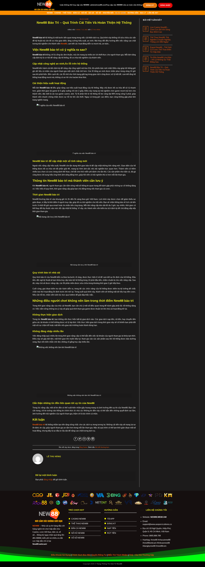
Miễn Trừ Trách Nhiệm (118, 555)
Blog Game (120, 13)
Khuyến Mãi (108, 13)
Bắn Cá (76, 13)
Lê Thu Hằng (95, 29)
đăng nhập (48, 480)
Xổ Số (98, 13)
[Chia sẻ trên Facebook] (76, 439)
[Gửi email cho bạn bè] (84, 439)
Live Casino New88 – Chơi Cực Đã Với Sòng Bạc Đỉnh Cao (160, 29)
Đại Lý (143, 13)
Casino (57, 13)
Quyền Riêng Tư (99, 555)
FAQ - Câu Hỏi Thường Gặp (141, 555)
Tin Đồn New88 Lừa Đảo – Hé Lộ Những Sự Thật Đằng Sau (160, 59)
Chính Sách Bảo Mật (81, 555)
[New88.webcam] (44, 5)
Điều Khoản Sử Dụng (60, 555)
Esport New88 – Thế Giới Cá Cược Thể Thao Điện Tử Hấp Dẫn (161, 49)
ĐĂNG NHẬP (165, 5)
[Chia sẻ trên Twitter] (80, 439)
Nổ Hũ (84, 13)
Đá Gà (91, 13)
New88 (50, 13)
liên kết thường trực (102, 447)
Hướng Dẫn (133, 13)
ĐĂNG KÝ (150, 5)
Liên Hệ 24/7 (152, 13)
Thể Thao (67, 13)
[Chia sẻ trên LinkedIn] (93, 439)
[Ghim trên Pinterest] (88, 439)
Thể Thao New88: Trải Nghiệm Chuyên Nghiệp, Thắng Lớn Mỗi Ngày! (160, 39)
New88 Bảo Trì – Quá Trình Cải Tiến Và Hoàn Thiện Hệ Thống (160, 69)
